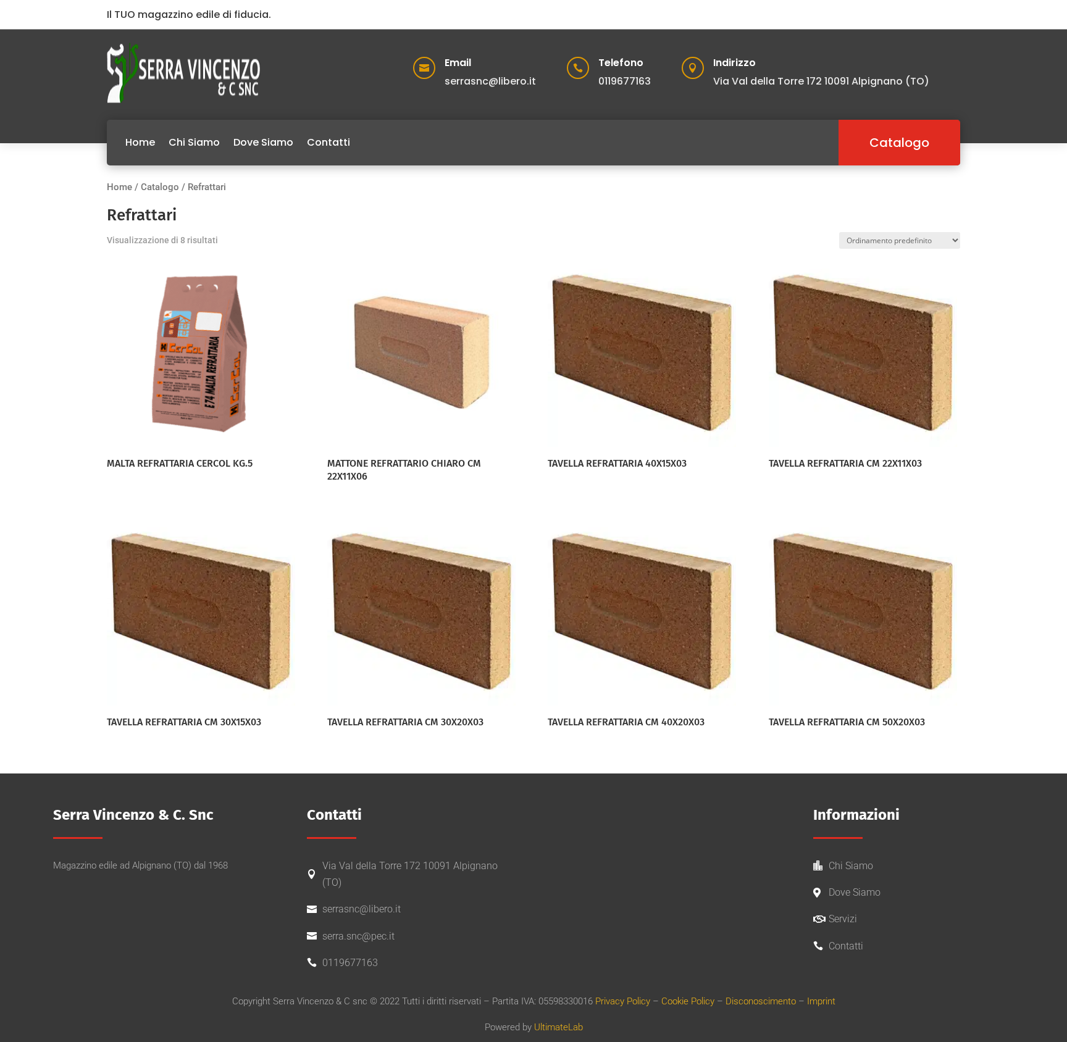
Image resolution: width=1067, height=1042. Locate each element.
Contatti (328, 142)
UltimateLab (558, 1027)
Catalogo (899, 142)
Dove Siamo (263, 142)
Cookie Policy (687, 1001)
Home (140, 142)
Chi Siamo (194, 142)
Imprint (821, 1001)
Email (458, 63)
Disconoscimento (761, 1001)
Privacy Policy (622, 1001)
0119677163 (350, 963)
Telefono (620, 63)
